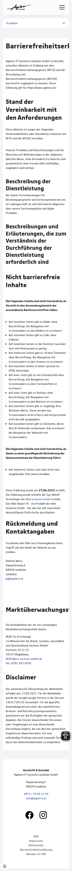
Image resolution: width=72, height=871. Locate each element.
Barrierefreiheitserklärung (36, 849)
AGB (36, 836)
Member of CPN (36, 854)
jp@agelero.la (14, 578)
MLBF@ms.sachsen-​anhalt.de (24, 659)
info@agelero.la (36, 798)
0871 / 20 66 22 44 (36, 794)
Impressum (36, 841)
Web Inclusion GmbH (38, 499)
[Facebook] (29, 814)
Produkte (12, 23)
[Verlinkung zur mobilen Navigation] (62, 7)
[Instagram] (43, 814)
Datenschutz (36, 845)
